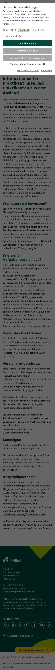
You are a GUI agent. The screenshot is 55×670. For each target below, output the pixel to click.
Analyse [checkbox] (25, 29)
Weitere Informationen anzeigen (26, 64)
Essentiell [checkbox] (11, 29)
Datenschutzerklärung (28, 70)
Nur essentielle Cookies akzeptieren (28, 58)
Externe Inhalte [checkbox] (13, 35)
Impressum (46, 70)
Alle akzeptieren (27, 43)
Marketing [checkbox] (39, 29)
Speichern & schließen (27, 50)
